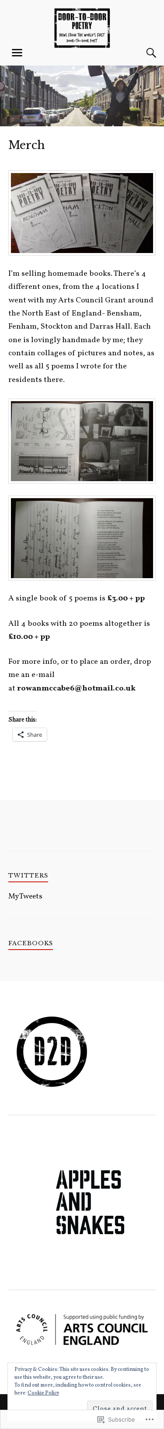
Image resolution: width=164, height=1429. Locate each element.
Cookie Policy (43, 1393)
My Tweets (25, 896)
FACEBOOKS (30, 943)
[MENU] (17, 53)
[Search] (142, 53)
